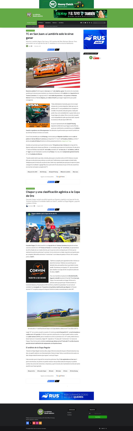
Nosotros (69, 412)
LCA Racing (43, 172)
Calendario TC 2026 (48, 26)
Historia (54, 22)
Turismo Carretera (31, 22)
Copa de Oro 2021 (32, 172)
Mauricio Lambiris (65, 172)
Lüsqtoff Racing (54, 172)
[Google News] (60, 176)
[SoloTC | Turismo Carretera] (34, 15)
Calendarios (48, 22)
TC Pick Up (40, 22)
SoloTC (29, 46)
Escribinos (61, 22)
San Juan (76, 172)
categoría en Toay (66, 141)
